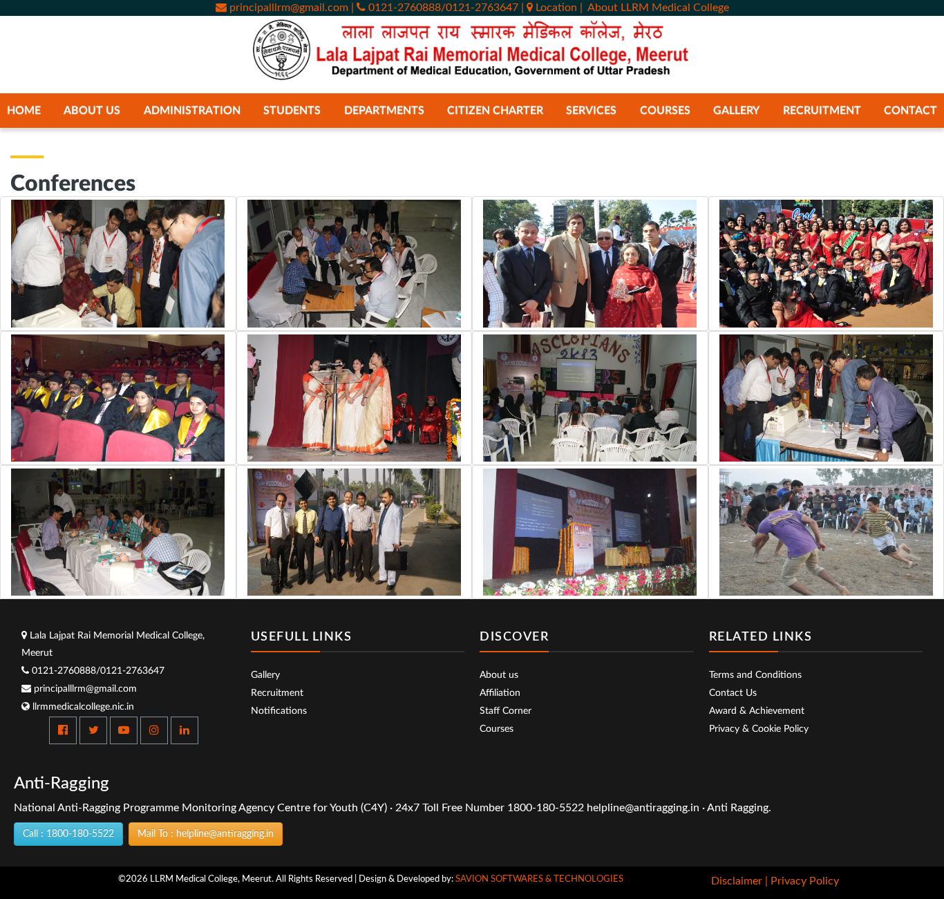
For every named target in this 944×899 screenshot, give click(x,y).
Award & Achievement (756, 711)
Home (24, 110)
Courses (496, 729)
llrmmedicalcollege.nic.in (82, 707)
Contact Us (733, 693)
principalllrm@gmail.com (287, 7)
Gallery (265, 675)
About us (499, 675)
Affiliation (500, 693)
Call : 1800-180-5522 (68, 834)
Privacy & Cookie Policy (759, 729)
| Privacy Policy (802, 881)
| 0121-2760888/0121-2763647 (434, 7)
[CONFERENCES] (118, 263)
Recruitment (822, 110)
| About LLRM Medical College (654, 7)
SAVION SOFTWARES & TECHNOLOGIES (539, 879)
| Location (550, 7)
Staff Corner (505, 711)
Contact (910, 110)
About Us (92, 110)
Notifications (279, 711)
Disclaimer (736, 881)
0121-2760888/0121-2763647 (96, 671)
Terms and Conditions (755, 675)
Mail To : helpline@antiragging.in (206, 834)
